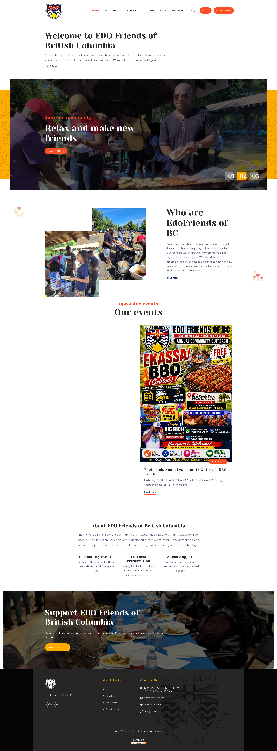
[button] (228, 176)
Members (178, 10)
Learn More (56, 151)
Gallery (149, 10)
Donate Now (223, 10)
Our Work (130, 10)
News (163, 10)
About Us (110, 10)
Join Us (109, 689)
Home (95, 10)
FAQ (193, 10)
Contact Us (111, 702)
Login (205, 10)
